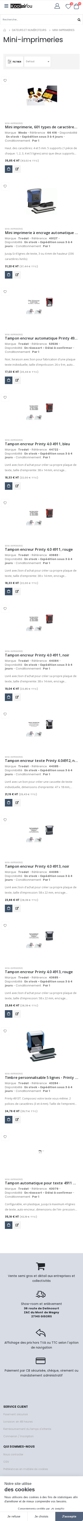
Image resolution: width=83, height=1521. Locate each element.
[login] (58, 6)
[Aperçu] (17, 169)
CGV (6, 1462)
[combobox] (37, 61)
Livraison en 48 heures (18, 1421)
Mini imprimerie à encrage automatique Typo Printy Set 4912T (41, 232)
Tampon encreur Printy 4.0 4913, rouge (39, 972)
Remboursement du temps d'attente (27, 1429)
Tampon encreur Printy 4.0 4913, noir (37, 866)
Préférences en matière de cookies (25, 1469)
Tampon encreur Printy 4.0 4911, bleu (37, 444)
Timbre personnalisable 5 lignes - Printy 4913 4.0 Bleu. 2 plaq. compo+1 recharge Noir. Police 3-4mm (41, 1077)
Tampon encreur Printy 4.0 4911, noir (37, 655)
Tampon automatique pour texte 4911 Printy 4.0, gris (41, 1183)
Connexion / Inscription (18, 1436)
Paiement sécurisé (15, 1414)
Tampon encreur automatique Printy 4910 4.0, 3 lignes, (41, 338)
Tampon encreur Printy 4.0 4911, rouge (39, 549)
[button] (76, 6)
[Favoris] (68, 7)
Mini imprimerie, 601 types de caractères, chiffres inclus (41, 127)
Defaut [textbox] (30, 61)
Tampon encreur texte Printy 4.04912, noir (41, 760)
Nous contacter (13, 1454)
